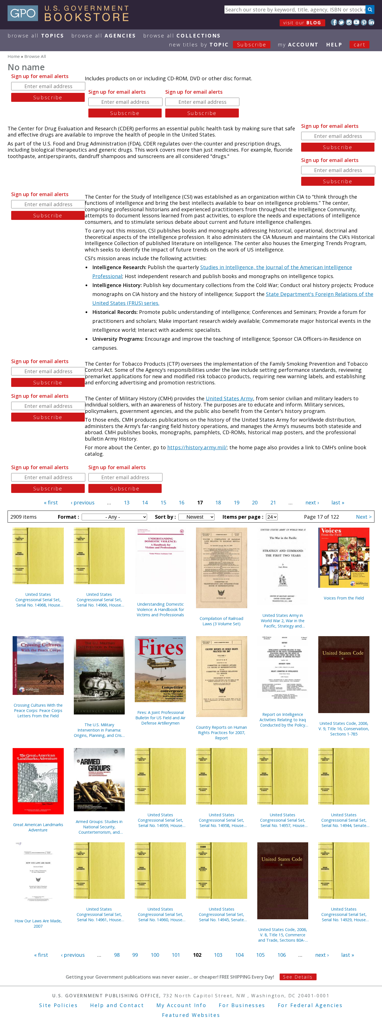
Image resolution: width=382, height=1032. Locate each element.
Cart (360, 44)
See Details (298, 977)
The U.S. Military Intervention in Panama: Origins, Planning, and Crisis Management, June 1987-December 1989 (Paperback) (99, 730)
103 (218, 954)
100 (155, 954)
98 (117, 954)
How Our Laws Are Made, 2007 (38, 923)
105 (260, 954)
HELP (334, 44)
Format (68, 516)
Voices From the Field (344, 598)
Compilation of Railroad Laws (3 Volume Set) (221, 621)
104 (239, 954)
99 (135, 954)
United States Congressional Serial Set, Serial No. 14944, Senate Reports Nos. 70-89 (344, 820)
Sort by (165, 516)
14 (145, 502)
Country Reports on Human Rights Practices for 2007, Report (221, 732)
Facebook (334, 22)
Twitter (341, 22)
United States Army (229, 398)
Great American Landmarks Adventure (38, 827)
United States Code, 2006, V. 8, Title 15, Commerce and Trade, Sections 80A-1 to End (282, 935)
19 (236, 502)
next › (312, 502)
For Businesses (242, 1005)
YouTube (356, 22)
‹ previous (83, 502)
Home (14, 56)
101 (176, 954)
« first (51, 502)
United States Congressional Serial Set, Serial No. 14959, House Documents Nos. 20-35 (160, 820)
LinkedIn (371, 22)
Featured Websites (191, 1015)
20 (255, 502)
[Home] (71, 19)
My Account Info (181, 1005)
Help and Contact (117, 1005)
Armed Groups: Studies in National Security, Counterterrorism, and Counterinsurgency (99, 827)
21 (273, 502)
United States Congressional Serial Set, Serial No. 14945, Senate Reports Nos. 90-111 (221, 914)
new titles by (218, 44)
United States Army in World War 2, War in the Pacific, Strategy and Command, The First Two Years (282, 621)
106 (281, 954)
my (298, 44)
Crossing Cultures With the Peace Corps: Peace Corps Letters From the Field (38, 710)
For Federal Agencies (310, 1005)
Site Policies (58, 1005)
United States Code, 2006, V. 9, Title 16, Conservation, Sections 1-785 (344, 729)
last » (337, 502)
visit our (302, 23)
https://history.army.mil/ (197, 447)
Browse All (36, 35)
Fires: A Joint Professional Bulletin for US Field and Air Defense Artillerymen (160, 718)
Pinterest (364, 22)
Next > (364, 516)
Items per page (242, 516)
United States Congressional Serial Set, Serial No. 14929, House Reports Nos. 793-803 (344, 914)
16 (181, 502)
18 (218, 502)
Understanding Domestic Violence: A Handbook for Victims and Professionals (160, 609)
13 (126, 502)
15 (163, 502)
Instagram (349, 22)
